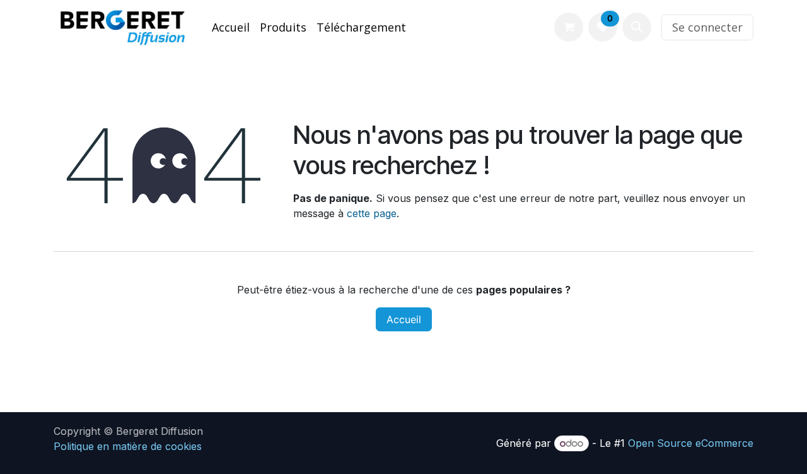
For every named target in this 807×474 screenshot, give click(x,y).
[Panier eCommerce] (568, 27)
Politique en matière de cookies (128, 446)
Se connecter (707, 27)
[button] (636, 27)
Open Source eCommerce (690, 443)
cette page (372, 213)
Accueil (403, 319)
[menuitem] (231, 27)
